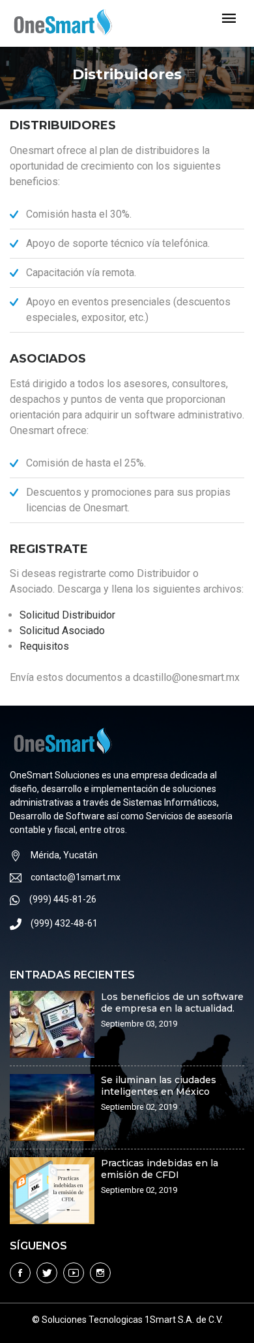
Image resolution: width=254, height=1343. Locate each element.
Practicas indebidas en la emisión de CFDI (159, 1169)
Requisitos (44, 646)
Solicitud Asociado (62, 630)
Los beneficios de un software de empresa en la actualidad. (172, 1002)
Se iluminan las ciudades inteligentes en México (158, 1085)
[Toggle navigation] (229, 19)
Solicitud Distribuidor (67, 615)
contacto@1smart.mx (75, 877)
